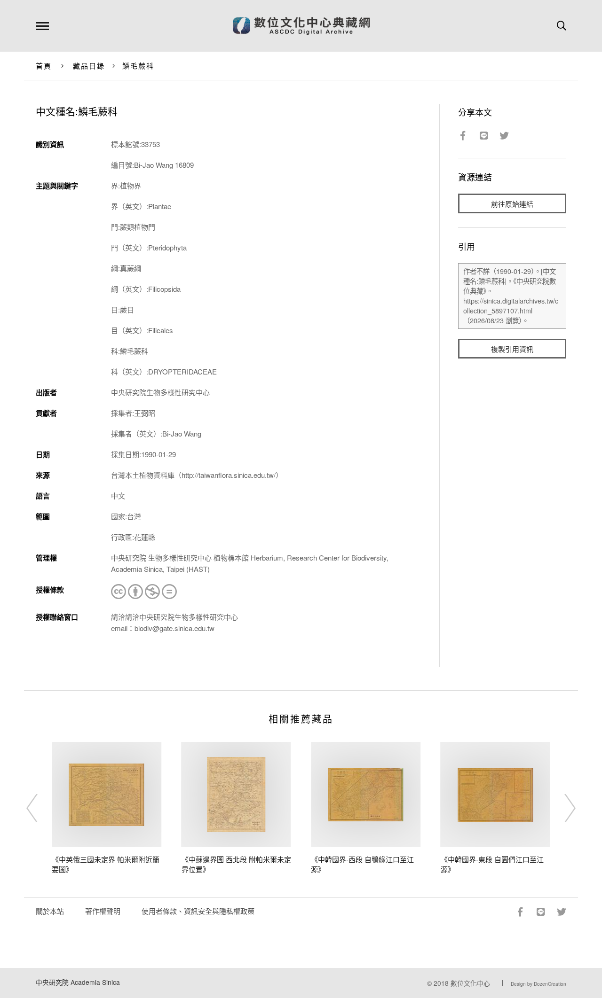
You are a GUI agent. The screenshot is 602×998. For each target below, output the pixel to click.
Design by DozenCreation (538, 984)
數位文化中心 (470, 983)
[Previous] (40, 808)
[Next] (561, 808)
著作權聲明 (102, 911)
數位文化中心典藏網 (301, 26)
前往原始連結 (512, 204)
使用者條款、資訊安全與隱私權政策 (198, 911)
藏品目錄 (89, 65)
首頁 (44, 65)
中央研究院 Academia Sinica (78, 982)
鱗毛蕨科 (138, 65)
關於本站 (50, 911)
